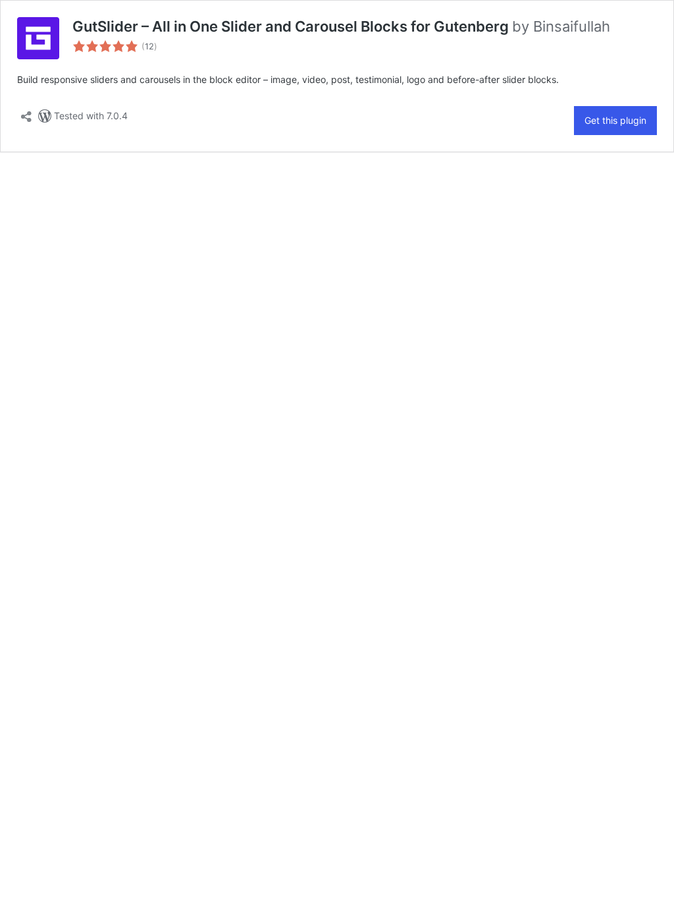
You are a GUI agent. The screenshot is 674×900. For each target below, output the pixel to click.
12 (149, 46)
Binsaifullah (571, 26)
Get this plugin (615, 120)
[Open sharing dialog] (26, 112)
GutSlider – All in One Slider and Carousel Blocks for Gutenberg (292, 26)
